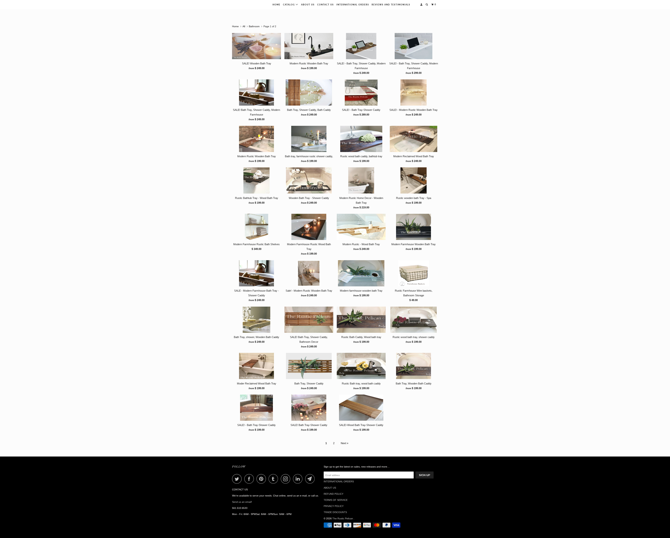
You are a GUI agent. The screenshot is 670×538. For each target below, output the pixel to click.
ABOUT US (330, 487)
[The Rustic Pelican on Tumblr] (274, 479)
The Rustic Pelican (243, 4)
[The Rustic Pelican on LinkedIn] (298, 479)
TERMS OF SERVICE (336, 500)
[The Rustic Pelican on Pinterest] (262, 479)
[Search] (427, 5)
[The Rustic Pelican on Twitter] (238, 479)
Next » (344, 443)
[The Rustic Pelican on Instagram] (286, 479)
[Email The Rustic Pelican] (311, 479)
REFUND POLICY (333, 493)
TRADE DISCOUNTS (335, 512)
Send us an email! (242, 501)
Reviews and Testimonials (391, 4)
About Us (308, 4)
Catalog (289, 4)
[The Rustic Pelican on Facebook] (250, 479)
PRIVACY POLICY (334, 506)
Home (276, 4)
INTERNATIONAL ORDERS (352, 4)
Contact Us (325, 4)
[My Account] (422, 5)
